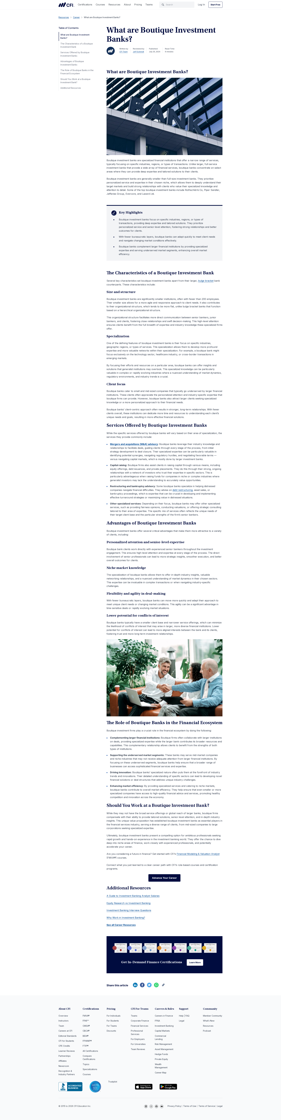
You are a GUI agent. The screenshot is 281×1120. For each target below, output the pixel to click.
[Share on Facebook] (142, 986)
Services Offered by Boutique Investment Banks (74, 54)
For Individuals (113, 1015)
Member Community (212, 1015)
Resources (114, 4)
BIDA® (86, 1036)
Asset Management (164, 1049)
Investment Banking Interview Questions (129, 910)
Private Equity (161, 1059)
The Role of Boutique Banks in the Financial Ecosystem (77, 72)
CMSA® (86, 1026)
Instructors (63, 1020)
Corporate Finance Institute (66, 4)
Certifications (85, 4)
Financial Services (139, 1026)
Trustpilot (112, 1081)
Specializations (90, 1069)
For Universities (138, 1044)
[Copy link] (163, 986)
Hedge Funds (161, 1054)
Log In (201, 4)
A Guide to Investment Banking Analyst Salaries (133, 895)
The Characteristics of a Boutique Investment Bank (76, 45)
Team (61, 1026)
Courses (100, 4)
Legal (181, 1020)
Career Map (160, 1072)
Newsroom (64, 1066)
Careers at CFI (65, 1031)
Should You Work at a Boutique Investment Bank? (75, 81)
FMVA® (86, 1015)
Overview (63, 1015)
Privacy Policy (174, 1106)
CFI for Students (66, 1041)
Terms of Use (189, 1106)
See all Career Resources (121, 924)
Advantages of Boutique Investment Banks (72, 63)
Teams (149, 4)
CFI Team (123, 52)
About (127, 4)
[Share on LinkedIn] (135, 986)
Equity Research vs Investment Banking (128, 903)
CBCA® (86, 1031)
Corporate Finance (140, 1020)
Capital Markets (162, 1031)
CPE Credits (64, 1046)
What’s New (208, 1020)
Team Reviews (138, 1049)
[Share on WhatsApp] (156, 986)
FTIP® (86, 1046)
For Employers (138, 1039)
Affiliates (63, 1061)
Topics (86, 1064)
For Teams (112, 1026)
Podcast (207, 1031)
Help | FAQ (184, 1015)
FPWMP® (87, 1041)
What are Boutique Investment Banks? (74, 36)
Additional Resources (70, 88)
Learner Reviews (67, 1051)
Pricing (138, 4)
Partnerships (65, 1056)
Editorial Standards (68, 1036)
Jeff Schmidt (138, 52)
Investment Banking (164, 1026)
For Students (113, 1020)
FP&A (157, 1020)
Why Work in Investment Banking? (126, 917)
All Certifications (90, 1051)
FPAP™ (86, 1020)
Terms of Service (206, 1106)
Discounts (111, 1031)
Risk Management (163, 1044)
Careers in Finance (164, 1015)
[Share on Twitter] (149, 986)
